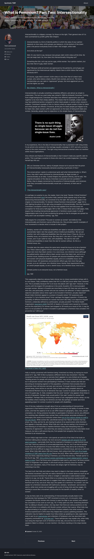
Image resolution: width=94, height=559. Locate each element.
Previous (41, 541)
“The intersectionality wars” (36, 190)
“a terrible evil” (49, 518)
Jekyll (24, 555)
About (86, 3)
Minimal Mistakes (31, 555)
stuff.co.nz (91, 27)
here (42, 197)
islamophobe (42, 516)
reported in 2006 (41, 304)
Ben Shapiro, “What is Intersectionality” (41, 88)
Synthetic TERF (10, 3)
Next (73, 541)
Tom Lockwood (10, 46)
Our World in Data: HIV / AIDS (35, 368)
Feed (7, 552)
